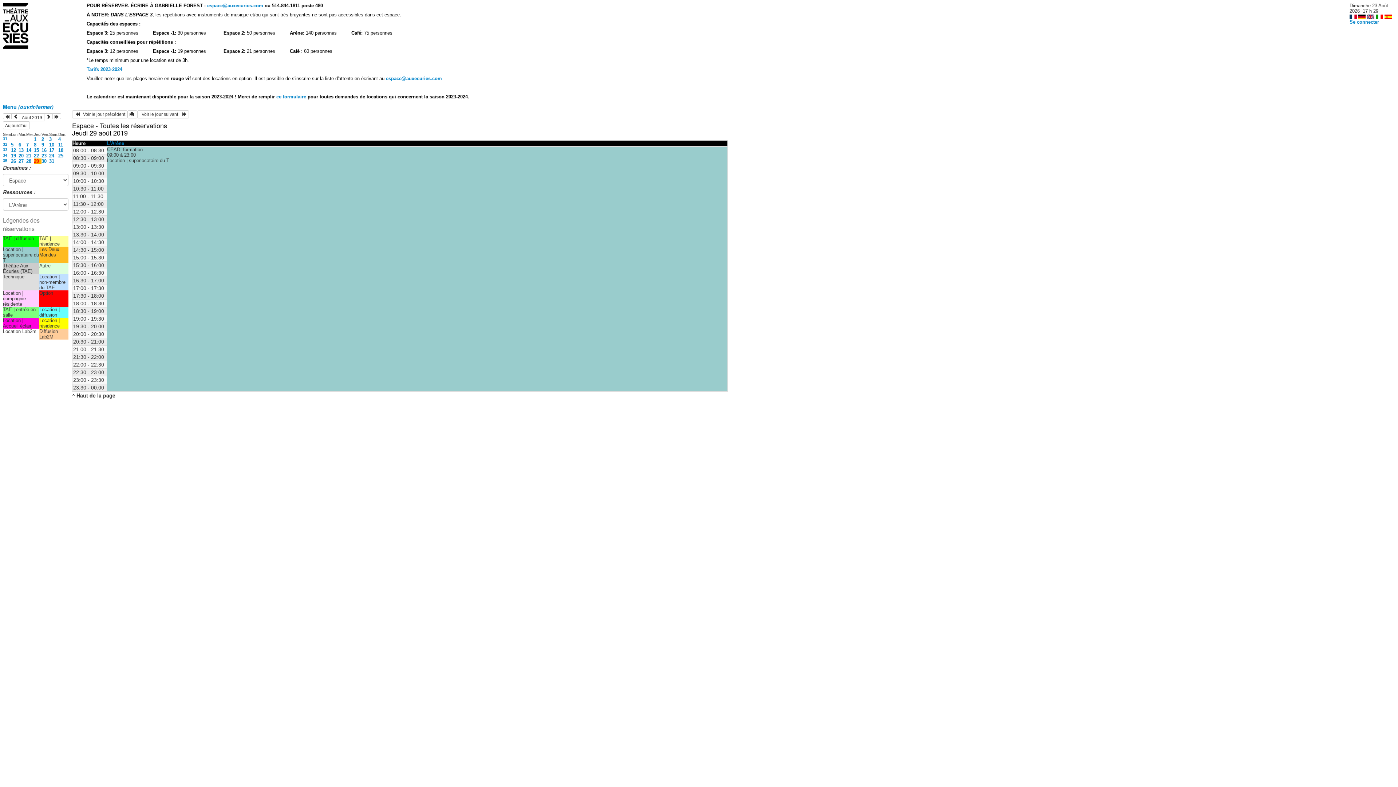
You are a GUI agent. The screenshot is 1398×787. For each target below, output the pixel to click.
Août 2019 (32, 117)
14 (28, 150)
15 (36, 150)
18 (60, 150)
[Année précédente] (7, 116)
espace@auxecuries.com (235, 5)
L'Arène (115, 143)
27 (21, 161)
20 (21, 155)
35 (5, 160)
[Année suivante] (56, 116)
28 (28, 161)
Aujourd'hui (16, 125)
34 (5, 155)
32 (5, 144)
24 (51, 155)
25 (60, 155)
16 (44, 150)
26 (13, 161)
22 (36, 155)
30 (44, 161)
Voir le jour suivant (160, 114)
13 (21, 150)
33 (5, 150)
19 (13, 155)
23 (44, 155)
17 (51, 150)
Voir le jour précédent (102, 114)
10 (51, 145)
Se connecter (1364, 22)
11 (60, 145)
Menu (28, 106)
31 (5, 139)
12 (13, 150)
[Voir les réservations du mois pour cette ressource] (15, 116)
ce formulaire (292, 96)
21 (28, 155)
